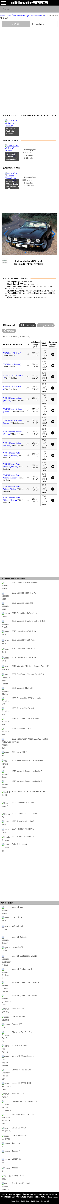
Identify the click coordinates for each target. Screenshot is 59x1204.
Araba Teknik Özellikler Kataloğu (14, 15)
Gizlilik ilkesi (35, 1201)
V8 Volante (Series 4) (12, 353)
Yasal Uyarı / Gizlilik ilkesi (20, 1201)
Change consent (53, 1197)
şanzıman (47, 325)
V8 (45, 15)
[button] (25, 252)
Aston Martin (36, 15)
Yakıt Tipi (29, 325)
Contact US (45, 1201)
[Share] (55, 9)
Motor (11, 331)
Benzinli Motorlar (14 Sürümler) (16, 336)
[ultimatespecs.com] (29, 2)
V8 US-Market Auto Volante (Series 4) (11, 454)
